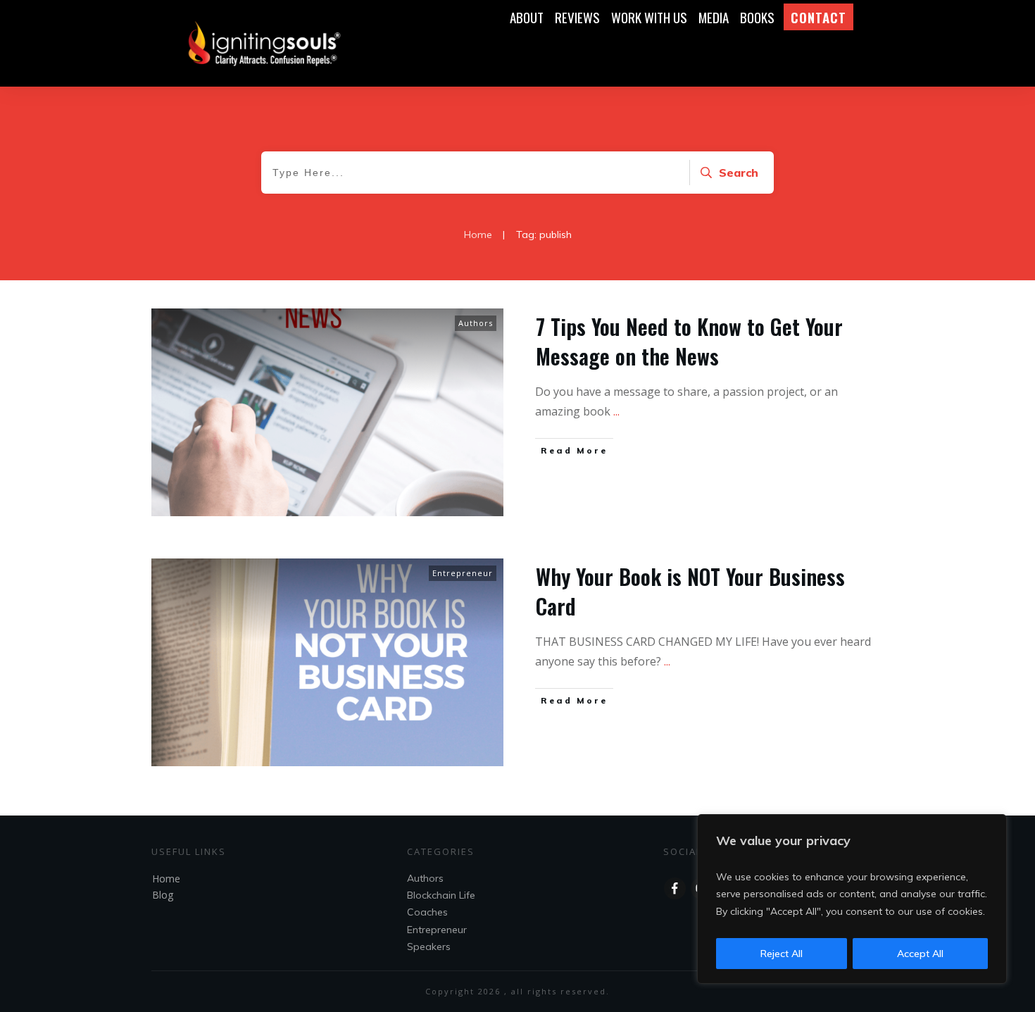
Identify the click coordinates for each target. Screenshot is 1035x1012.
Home (166, 878)
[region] (852, 899)
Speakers (429, 946)
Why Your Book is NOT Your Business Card (690, 591)
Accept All (920, 953)
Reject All (781, 953)
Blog (162, 894)
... (616, 411)
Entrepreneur (462, 573)
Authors (475, 323)
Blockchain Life (441, 895)
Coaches (427, 912)
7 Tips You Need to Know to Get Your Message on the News (689, 341)
